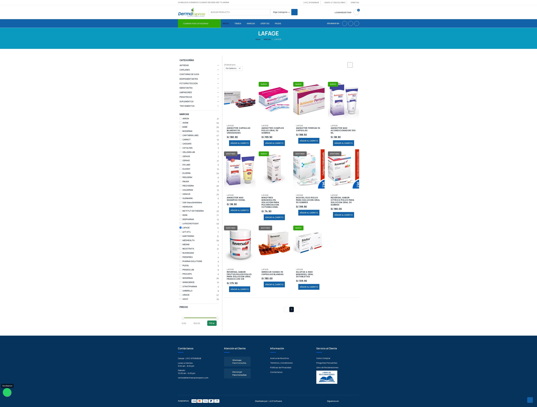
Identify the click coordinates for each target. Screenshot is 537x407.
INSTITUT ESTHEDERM (193, 211)
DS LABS (186, 164)
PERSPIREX (187, 257)
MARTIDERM (188, 236)
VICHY (185, 299)
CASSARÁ (186, 143)
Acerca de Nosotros (279, 358)
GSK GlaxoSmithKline (192, 202)
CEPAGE (186, 156)
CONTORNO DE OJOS (189, 74)
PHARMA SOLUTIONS (192, 261)
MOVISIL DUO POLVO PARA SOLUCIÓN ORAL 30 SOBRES (308, 200)
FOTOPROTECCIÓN (189, 83)
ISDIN (184, 215)
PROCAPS (187, 273)
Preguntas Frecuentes (326, 363)
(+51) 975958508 (311, 2)
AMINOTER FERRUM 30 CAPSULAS (308, 129)
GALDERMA (187, 190)
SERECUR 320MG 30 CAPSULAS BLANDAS (272, 273)
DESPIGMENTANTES (189, 79)
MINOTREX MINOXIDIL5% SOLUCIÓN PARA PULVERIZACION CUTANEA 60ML (270, 202)
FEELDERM (187, 177)
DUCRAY (186, 169)
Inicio (226, 23)
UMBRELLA (187, 290)
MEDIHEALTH (188, 240)
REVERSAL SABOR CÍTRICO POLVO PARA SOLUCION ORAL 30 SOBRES (342, 201)
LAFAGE (186, 227)
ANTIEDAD (184, 65)
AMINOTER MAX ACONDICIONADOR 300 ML (343, 130)
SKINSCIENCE (188, 282)
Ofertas (355, 2)
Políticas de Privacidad (280, 367)
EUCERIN (186, 173)
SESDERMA (187, 278)
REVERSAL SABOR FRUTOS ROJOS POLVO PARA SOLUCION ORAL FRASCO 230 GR (239, 275)
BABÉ (184, 127)
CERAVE (186, 160)
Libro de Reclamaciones (327, 367)
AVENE (185, 122)
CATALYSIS (187, 148)
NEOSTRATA (188, 248)
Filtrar (212, 323)
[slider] (183, 318)
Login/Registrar (343, 12)
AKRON (185, 118)
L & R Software (275, 401)
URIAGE (185, 294)
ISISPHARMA (188, 219)
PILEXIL (185, 265)
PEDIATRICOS (186, 97)
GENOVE (186, 194)
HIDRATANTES (186, 88)
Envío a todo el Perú (335, 2)
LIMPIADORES (186, 92)
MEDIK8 (185, 244)
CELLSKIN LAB (188, 152)
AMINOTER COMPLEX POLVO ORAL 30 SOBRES (273, 130)
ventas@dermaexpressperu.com (193, 377)
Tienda (237, 23)
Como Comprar (323, 358)
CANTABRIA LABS (190, 135)
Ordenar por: (230, 64)
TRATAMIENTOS (187, 106)
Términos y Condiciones (281, 363)
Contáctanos (276, 372)
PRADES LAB (188, 269)
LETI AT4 (186, 232)
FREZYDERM (188, 185)
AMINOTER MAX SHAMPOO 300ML (236, 199)
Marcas (251, 23)
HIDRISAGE (187, 206)
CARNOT (186, 139)
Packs (278, 23)
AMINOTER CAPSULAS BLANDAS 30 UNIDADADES (238, 130)
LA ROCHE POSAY (190, 223)
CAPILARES (185, 70)
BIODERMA (187, 131)
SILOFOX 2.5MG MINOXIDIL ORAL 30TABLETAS (304, 274)
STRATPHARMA (189, 286)
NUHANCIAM (188, 253)
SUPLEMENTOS (187, 101)
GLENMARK (187, 198)
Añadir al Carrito (239, 143)
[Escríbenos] (7, 392)
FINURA (185, 181)
